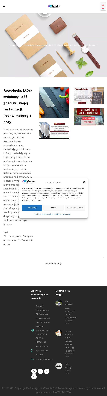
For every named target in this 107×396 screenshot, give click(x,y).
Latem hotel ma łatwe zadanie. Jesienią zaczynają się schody (70, 341)
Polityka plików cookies (44, 214)
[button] (84, 182)
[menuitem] (102, 4)
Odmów (53, 207)
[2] (89, 95)
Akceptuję (32, 207)
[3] (89, 116)
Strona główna (16, 45)
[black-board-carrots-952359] (54, 102)
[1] (54, 130)
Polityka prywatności (63, 214)
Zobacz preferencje (75, 207)
